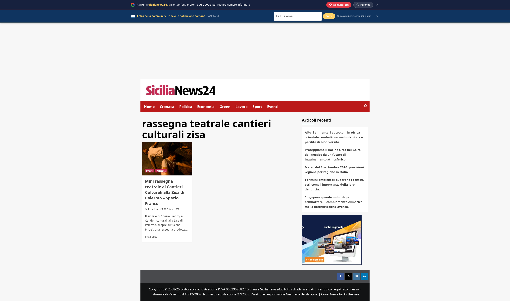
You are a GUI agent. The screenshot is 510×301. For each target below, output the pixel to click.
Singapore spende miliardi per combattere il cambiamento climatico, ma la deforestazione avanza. (334, 202)
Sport (257, 106)
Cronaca (167, 106)
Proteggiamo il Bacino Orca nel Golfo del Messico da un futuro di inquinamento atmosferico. (333, 154)
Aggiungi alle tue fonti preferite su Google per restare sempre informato (193, 4)
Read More (151, 237)
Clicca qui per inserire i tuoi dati (354, 16)
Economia (206, 106)
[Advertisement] (255, 51)
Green (225, 106)
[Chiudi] (377, 5)
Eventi (272, 106)
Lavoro (241, 106)
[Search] (365, 106)
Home (149, 106)
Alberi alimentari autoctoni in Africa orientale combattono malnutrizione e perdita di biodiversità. (334, 137)
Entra (329, 16)
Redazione (153, 209)
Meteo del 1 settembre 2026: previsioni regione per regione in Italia (334, 169)
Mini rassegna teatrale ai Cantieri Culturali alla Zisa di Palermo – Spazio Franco (164, 192)
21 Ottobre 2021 (172, 209)
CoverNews (329, 294)
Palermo (161, 170)
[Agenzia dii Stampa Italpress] (332, 239)
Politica (185, 106)
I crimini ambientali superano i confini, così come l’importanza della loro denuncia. (334, 184)
